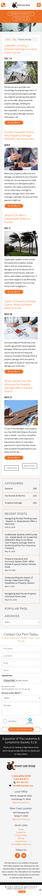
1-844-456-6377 (21, 779)
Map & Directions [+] (21, 802)
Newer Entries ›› (29, 466)
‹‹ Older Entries (11, 468)
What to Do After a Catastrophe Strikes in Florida (17, 219)
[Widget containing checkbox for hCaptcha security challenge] (18, 721)
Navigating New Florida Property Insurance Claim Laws (20, 595)
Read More (14, 122)
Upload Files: (7, 675)
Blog (14, 39)
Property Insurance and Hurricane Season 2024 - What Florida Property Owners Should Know (20, 563)
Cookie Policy (31, 889)
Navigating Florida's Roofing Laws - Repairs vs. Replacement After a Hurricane (21, 521)
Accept (22, 892)
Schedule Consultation (21, 14)
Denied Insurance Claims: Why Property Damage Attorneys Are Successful (19, 135)
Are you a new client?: (11, 693)
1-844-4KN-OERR (21, 775)
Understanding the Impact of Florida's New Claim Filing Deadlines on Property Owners (20, 580)
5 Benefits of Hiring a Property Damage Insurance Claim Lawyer (20, 49)
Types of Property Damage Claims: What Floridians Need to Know (20, 305)
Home (8, 39)
